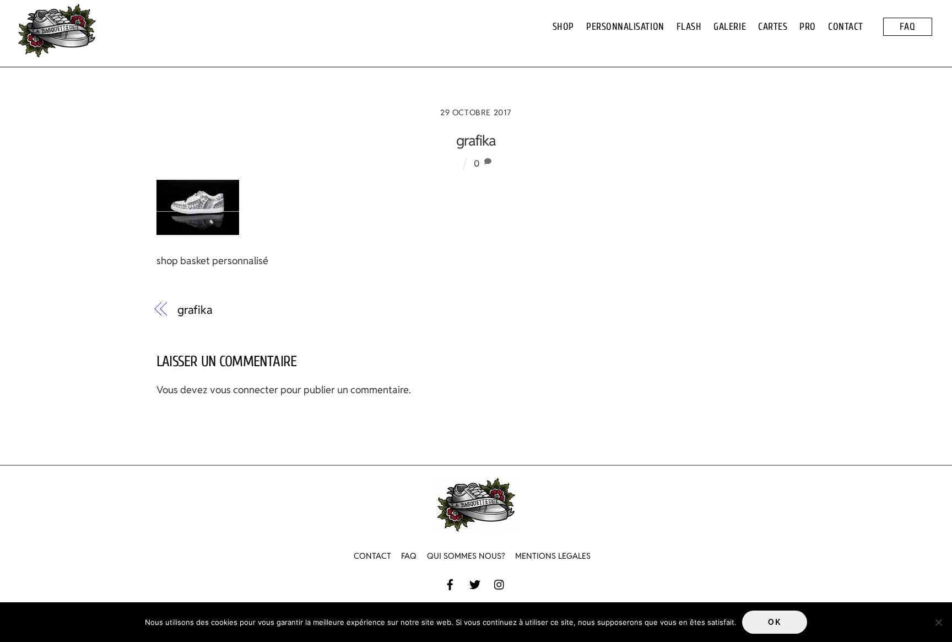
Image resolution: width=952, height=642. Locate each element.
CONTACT (845, 27)
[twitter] (475, 583)
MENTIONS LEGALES (553, 555)
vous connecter (244, 389)
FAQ (908, 27)
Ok (774, 622)
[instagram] (500, 583)
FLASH (689, 27)
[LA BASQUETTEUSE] (56, 52)
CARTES (772, 27)
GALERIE (729, 27)
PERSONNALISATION (625, 27)
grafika (476, 140)
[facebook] (450, 583)
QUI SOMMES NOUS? (466, 555)
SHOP (563, 27)
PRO (807, 27)
